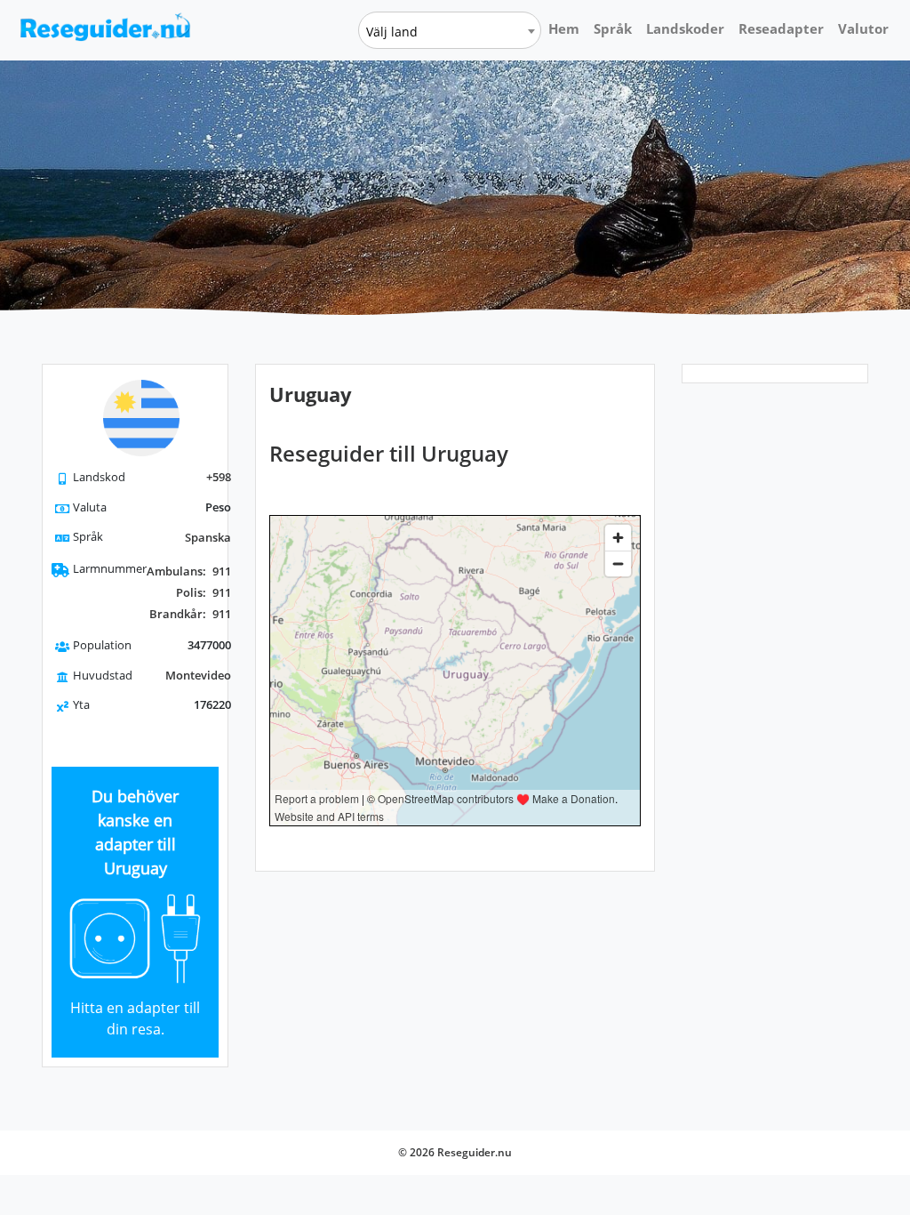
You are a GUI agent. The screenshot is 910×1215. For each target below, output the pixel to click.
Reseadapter (781, 28)
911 (189, 571)
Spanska (208, 538)
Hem (563, 28)
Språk (613, 28)
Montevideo (198, 675)
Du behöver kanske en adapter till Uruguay (135, 832)
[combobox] (449, 30)
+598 (218, 477)
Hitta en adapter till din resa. (135, 1018)
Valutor (863, 28)
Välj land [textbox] (392, 31)
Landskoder (685, 28)
